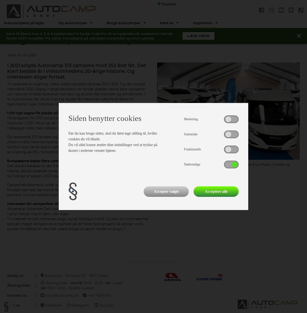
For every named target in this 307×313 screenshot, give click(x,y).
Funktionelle (192, 149)
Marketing (191, 119)
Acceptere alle (216, 191)
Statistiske (191, 134)
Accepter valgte (166, 191)
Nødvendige (192, 164)
